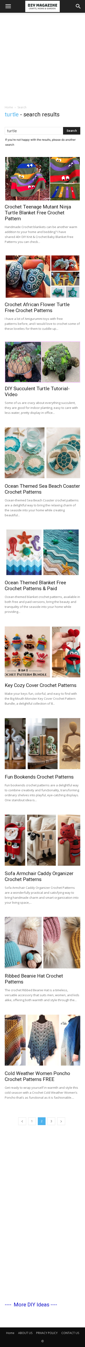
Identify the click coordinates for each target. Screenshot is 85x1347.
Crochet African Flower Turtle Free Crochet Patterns (37, 307)
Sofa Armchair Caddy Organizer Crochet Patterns (39, 876)
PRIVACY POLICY (47, 1333)
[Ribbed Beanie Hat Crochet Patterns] (42, 942)
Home (9, 107)
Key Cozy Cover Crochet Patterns (40, 685)
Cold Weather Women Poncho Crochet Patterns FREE (37, 1076)
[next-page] (61, 1121)
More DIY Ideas (31, 1305)
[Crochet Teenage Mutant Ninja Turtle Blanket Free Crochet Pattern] (42, 179)
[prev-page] (22, 1121)
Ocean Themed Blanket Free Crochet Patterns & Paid (35, 585)
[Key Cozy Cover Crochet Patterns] (42, 651)
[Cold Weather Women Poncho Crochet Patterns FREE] (42, 1040)
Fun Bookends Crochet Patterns (39, 777)
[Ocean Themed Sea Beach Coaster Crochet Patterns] (42, 452)
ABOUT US (25, 1333)
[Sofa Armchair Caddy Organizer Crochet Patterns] (42, 840)
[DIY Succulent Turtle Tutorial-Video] (42, 362)
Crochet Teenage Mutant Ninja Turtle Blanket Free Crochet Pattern (38, 212)
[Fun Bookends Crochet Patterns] (42, 743)
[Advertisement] (42, 57)
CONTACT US (70, 1333)
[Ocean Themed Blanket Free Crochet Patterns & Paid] (42, 552)
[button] (8, 6)
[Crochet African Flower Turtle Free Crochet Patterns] (42, 276)
